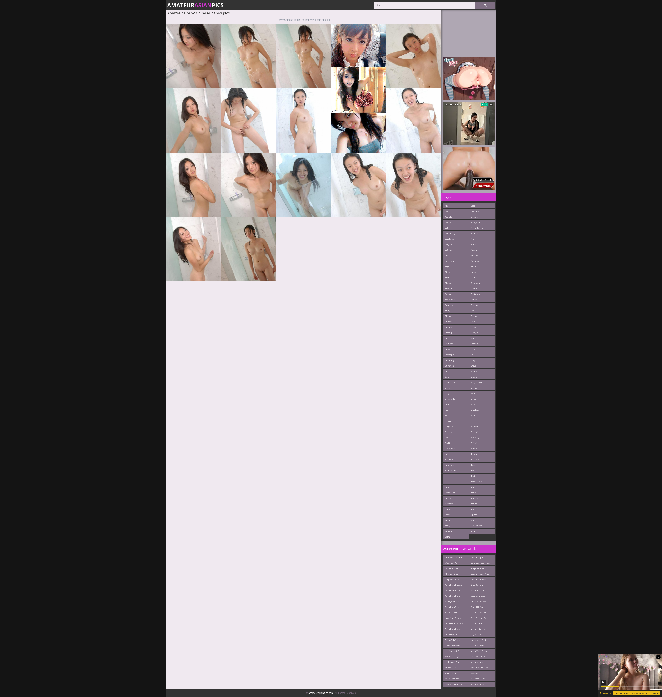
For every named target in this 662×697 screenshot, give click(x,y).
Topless (474, 498)
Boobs (448, 294)
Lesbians (475, 211)
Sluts (473, 404)
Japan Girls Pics (478, 623)
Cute (447, 376)
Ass (446, 211)
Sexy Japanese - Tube (480, 562)
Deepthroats (451, 382)
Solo (473, 415)
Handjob (449, 459)
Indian (448, 487)
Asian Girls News (452, 640)
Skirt (473, 393)
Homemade (450, 470)
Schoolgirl (475, 343)
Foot (447, 437)
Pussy (473, 327)
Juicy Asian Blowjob (454, 618)
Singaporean (476, 382)
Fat (446, 415)
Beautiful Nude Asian (480, 574)
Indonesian (450, 492)
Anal (447, 205)
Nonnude (475, 261)
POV (473, 321)
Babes (447, 228)
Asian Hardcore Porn (454, 623)
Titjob (473, 487)
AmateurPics (195, 5)
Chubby (448, 327)
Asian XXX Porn (477, 607)
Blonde (448, 283)
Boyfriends (450, 299)
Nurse (473, 272)
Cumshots (449, 365)
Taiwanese (476, 454)
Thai (473, 476)
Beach (448, 255)
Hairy (447, 454)
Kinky (447, 525)
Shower (474, 376)
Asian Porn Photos (453, 585)
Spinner (474, 426)
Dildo (447, 388)
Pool (473, 310)
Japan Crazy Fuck (478, 612)
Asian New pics (452, 634)
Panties (474, 288)
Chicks (448, 316)
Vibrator (474, 520)
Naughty (474, 250)
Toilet (473, 492)
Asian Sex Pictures (479, 667)
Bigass (447, 266)
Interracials (450, 498)
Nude (473, 266)
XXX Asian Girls (477, 673)
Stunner (474, 448)
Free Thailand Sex (479, 618)
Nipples (474, 255)
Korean (448, 531)
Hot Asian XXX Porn (453, 651)
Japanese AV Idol (478, 678)
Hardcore (449, 465)
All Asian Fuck (451, 667)
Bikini (447, 277)
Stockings (475, 437)
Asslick (448, 222)
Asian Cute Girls (452, 568)
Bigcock (448, 272)
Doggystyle (450, 399)
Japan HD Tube (477, 590)
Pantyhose (475, 294)
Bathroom (449, 250)
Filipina (448, 421)
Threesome (476, 481)
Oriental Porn (477, 585)
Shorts (474, 371)
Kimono (448, 520)
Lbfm (447, 536)
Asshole (448, 216)
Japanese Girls (451, 673)
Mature (474, 233)
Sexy (473, 360)
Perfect (474, 299)
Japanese (449, 503)
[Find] (485, 5)
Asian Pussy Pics (478, 557)
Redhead (475, 338)
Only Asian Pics (452, 579)
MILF (473, 239)
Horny (448, 476)
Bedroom (449, 261)
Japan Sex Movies (453, 645)
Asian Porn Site (452, 607)
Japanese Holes (478, 645)
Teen (473, 470)
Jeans (447, 509)
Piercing (474, 305)
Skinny (474, 388)
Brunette (449, 305)
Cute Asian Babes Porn (455, 557)
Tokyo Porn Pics (478, 568)
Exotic (447, 404)
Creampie (449, 354)
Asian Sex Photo (478, 656)
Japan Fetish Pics (478, 629)
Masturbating (477, 228)
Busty (447, 310)
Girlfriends (450, 448)
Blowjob (448, 288)
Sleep (473, 399)
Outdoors (475, 283)
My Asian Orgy (451, 574)
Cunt (447, 371)
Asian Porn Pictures (454, 629)
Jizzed (447, 514)
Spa (472, 421)
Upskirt (474, 514)
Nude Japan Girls (452, 601)
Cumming (449, 360)
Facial (447, 410)
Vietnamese (476, 525)
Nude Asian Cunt (452, 662)
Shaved (474, 365)
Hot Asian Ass (451, 612)
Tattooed (475, 459)
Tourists (474, 503)
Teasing (474, 465)
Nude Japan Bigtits (479, 640)
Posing (474, 316)
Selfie (473, 349)
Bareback (449, 239)
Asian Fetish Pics (452, 590)
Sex (472, 354)
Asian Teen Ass (452, 678)
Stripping (475, 443)
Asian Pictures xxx (479, 579)
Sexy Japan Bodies (453, 684)
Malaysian (475, 222)
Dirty (447, 393)
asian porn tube (478, 596)
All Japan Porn (477, 634)
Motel (473, 244)
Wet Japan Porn (452, 562)
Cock (447, 338)
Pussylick (475, 332)
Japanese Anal (477, 662)
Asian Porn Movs (452, 596)
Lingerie (474, 216)
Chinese (448, 321)
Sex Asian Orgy (452, 656)
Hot (446, 481)
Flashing (448, 432)
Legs (473, 205)
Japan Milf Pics (477, 684)
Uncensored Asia (478, 601)
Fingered (449, 426)
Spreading (475, 432)
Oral (473, 277)
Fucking (448, 443)
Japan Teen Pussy (479, 651)
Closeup (448, 332)
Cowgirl (448, 349)
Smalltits (475, 410)
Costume (449, 343)
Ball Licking (450, 233)
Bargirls (448, 244)
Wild (473, 531)
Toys (473, 509)
